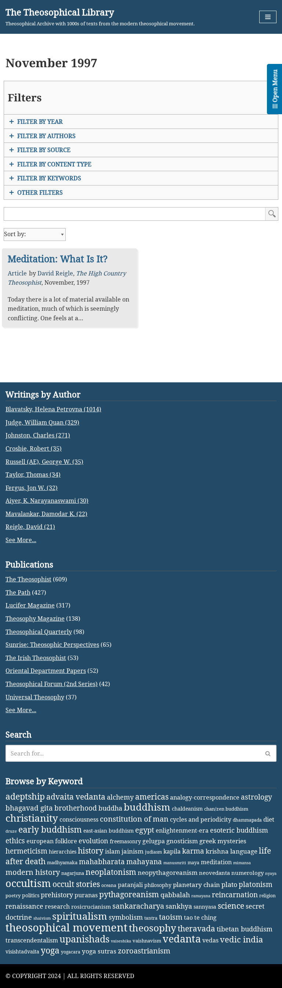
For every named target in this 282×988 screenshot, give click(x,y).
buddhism (147, 807)
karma (193, 851)
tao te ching (200, 917)
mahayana (144, 861)
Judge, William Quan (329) (42, 422)
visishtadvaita (22, 951)
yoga (50, 950)
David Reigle (55, 273)
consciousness (78, 819)
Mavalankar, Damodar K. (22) (46, 514)
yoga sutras (99, 951)
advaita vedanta (75, 796)
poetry (13, 895)
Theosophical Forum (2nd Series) (52, 684)
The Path (18, 592)
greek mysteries (222, 841)
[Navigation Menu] (267, 17)
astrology (256, 797)
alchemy (120, 797)
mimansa (242, 862)
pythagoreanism (129, 894)
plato (229, 884)
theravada (196, 928)
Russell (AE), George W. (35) (44, 462)
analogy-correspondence (204, 797)
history (91, 850)
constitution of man (134, 819)
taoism (170, 917)
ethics (15, 840)
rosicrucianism (91, 906)
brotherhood (75, 807)
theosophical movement (66, 927)
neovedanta (214, 872)
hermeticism (26, 851)
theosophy (152, 927)
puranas (86, 895)
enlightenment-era (182, 830)
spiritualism (79, 916)
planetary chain (196, 884)
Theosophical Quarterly (39, 632)
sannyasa (205, 906)
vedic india (241, 939)
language (243, 851)
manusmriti (174, 862)
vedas (210, 940)
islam (112, 851)
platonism (255, 884)
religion (267, 896)
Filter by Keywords (49, 178)
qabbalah (175, 894)
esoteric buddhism (239, 830)
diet (268, 819)
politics (30, 895)
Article (17, 273)
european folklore (51, 841)
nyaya (270, 873)
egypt (144, 830)
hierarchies (62, 851)
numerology (247, 872)
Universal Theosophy (35, 697)
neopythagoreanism (168, 872)
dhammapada (247, 820)
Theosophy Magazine (35, 618)
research (57, 906)
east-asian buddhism (108, 830)
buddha (110, 808)
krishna (217, 851)
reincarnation (235, 894)
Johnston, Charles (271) (38, 435)
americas (152, 796)
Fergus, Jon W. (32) (32, 488)
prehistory (57, 894)
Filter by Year (40, 122)
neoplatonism (111, 872)
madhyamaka (62, 862)
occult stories (76, 884)
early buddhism (50, 829)
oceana (108, 885)
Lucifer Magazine (30, 605)
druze (11, 831)
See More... (21, 540)
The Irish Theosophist (36, 658)
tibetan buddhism (244, 928)
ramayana (200, 895)
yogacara (70, 952)
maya (193, 862)
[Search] (268, 753)
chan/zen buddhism (226, 808)
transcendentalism (32, 940)
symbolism (126, 917)
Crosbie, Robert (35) (34, 448)
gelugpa (153, 841)
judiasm (153, 852)
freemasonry (125, 841)
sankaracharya (138, 906)
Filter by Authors (46, 136)
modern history (33, 872)
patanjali (130, 884)
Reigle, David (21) (30, 527)
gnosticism (182, 841)
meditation (216, 862)
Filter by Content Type (54, 164)
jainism (133, 851)
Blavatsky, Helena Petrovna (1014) (53, 409)
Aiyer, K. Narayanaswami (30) (47, 501)
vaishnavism (147, 940)
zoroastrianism (144, 951)
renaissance (24, 906)
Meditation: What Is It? (58, 258)
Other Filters (40, 192)
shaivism (42, 918)
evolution (93, 840)
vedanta (182, 938)
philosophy (157, 884)
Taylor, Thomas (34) (33, 474)
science (231, 905)
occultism (28, 883)
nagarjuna (72, 873)
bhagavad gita (29, 807)
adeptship (25, 796)
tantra (151, 918)
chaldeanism (187, 808)
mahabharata (102, 861)
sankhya (179, 906)
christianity (32, 818)
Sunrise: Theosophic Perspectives (52, 645)
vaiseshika (121, 941)
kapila (172, 851)
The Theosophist (28, 579)
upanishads (84, 939)
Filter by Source (43, 150)
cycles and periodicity (200, 819)
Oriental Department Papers (46, 671)
